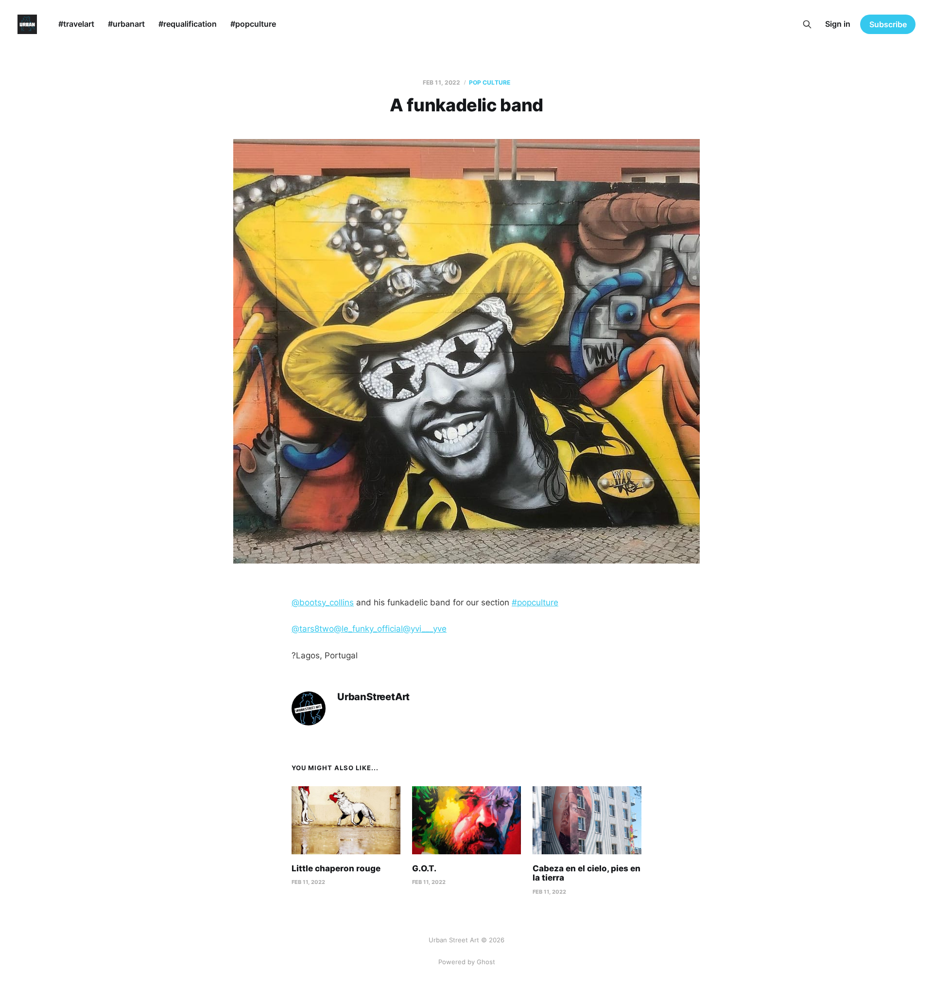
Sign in (837, 24)
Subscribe (888, 24)
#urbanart (126, 24)
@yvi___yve (425, 629)
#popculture (253, 24)
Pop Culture (489, 82)
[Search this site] (807, 24)
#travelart (76, 24)
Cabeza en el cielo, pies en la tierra (586, 873)
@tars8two (313, 629)
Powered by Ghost (466, 962)
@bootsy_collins (323, 602)
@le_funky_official (368, 629)
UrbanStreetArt (373, 697)
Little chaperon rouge (336, 868)
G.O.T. (424, 868)
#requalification (187, 24)
